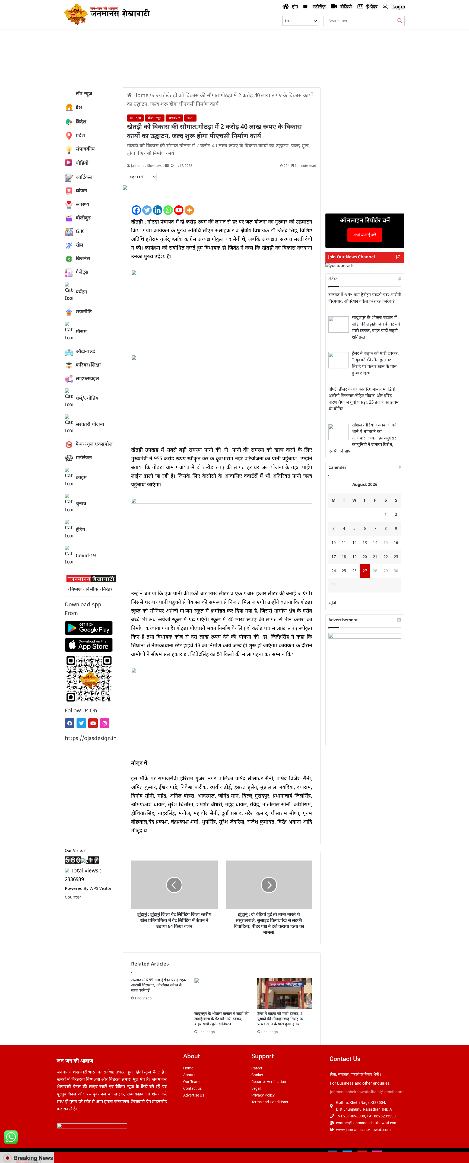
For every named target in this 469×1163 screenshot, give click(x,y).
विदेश (81, 122)
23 (396, 557)
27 (365, 571)
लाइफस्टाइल (87, 379)
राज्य (157, 96)
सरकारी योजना (90, 425)
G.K (80, 232)
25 (344, 571)
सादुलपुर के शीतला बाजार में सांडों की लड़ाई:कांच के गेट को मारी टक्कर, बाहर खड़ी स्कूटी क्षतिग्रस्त (221, 1019)
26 (354, 571)
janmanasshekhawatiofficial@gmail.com (367, 1091)
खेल (79, 245)
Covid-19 (86, 556)
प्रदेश (80, 136)
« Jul (332, 603)
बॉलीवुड (83, 218)
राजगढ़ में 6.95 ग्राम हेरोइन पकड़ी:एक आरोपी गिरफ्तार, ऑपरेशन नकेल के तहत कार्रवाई (158, 985)
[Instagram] (104, 723)
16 (396, 543)
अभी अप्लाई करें (364, 234)
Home (140, 96)
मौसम (81, 332)
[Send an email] (167, 166)
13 (365, 543)
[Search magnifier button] (400, 20)
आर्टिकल (84, 177)
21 (375, 557)
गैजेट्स (82, 272)
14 (375, 543)
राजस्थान (174, 118)
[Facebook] (69, 723)
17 (333, 557)
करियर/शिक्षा (88, 365)
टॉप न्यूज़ (84, 94)
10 (333, 543)
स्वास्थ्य (82, 205)
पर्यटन (81, 292)
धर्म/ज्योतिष (87, 399)
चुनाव (81, 504)
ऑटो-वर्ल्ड (85, 352)
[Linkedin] (157, 205)
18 (344, 557)
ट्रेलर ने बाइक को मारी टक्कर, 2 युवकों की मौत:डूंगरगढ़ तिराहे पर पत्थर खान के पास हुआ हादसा (280, 1019)
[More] (189, 205)
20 (365, 557)
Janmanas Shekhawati (147, 166)
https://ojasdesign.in (90, 738)
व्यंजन (81, 191)
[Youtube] (93, 723)
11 (344, 543)
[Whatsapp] (168, 205)
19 (354, 557)
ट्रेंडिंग (80, 530)
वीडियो (82, 163)
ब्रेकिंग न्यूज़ (154, 118)
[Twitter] (81, 723)
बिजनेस (83, 259)
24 (333, 571)
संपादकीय (85, 149)
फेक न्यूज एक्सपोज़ (94, 444)
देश (79, 108)
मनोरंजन (84, 458)
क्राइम (81, 478)
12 (354, 543)
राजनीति (84, 312)
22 (386, 557)
